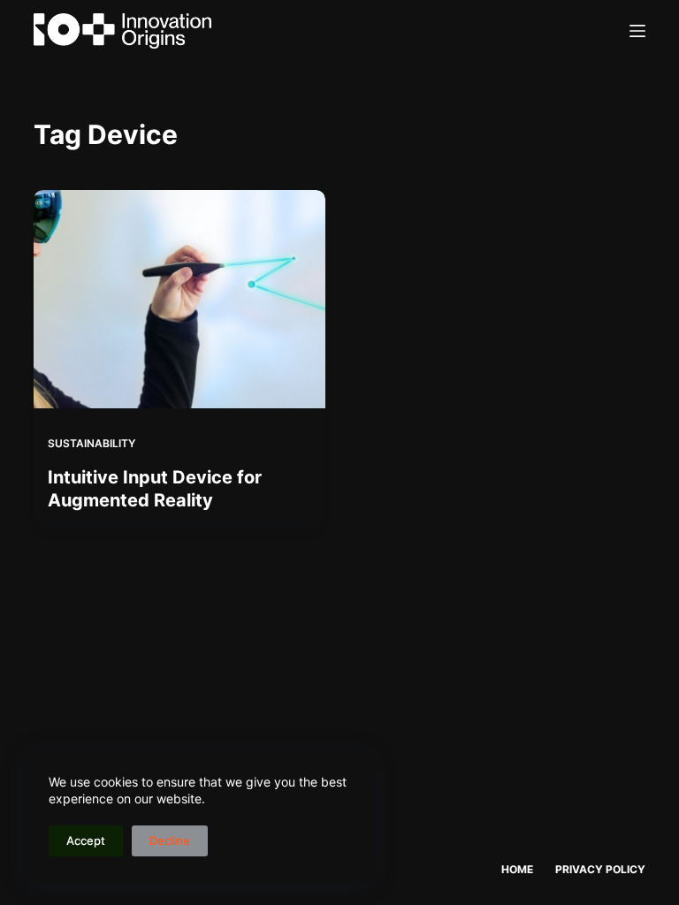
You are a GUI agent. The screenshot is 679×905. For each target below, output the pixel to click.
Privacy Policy (600, 869)
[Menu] (637, 31)
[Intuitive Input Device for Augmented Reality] (179, 299)
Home (517, 869)
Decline (169, 840)
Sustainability (91, 443)
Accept (85, 840)
